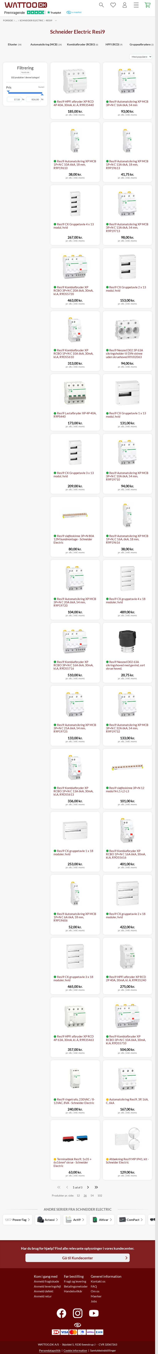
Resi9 (49, 20)
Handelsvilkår (73, 1291)
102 (99, 1195)
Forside (8, 20)
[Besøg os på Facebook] (61, 1313)
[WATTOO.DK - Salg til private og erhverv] (26, 5)
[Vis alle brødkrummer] (56, 20)
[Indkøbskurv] (148, 5)
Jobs (94, 1301)
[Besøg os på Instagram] (77, 1313)
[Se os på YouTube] (93, 1313)
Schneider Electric (32, 20)
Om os (95, 1291)
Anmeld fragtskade (46, 1281)
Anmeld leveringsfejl (47, 1286)
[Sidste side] (96, 1187)
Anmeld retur (43, 1296)
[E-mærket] (74, 12)
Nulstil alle (25, 72)
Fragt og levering (75, 1281)
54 (92, 1195)
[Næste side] (88, 1187)
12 (78, 1195)
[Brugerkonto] (124, 5)
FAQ (94, 1286)
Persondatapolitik (50, 1350)
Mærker (96, 1296)
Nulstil (41, 87)
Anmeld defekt (43, 1291)
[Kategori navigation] (136, 5)
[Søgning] (101, 5)
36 (85, 1195)
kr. (23, 99)
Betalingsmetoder (76, 1286)
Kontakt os (98, 1281)
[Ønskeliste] (113, 5)
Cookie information (75, 1350)
